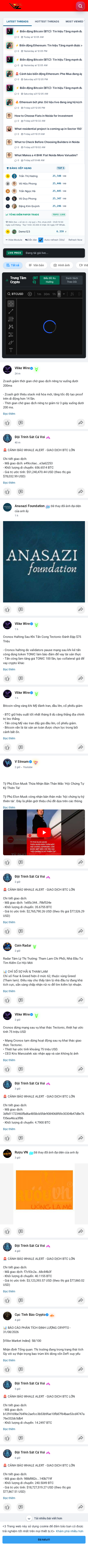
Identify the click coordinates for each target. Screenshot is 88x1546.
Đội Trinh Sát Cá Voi (30, 437)
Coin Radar (23, 945)
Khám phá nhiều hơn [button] (69, 1531)
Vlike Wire (22, 368)
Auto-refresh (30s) (54, 239)
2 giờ (17, 767)
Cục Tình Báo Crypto (30, 1315)
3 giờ (17, 1088)
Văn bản (38, 265)
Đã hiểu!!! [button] (44, 1539)
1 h (16, 515)
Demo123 (24, 231)
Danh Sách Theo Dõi (72, 280)
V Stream (22, 762)
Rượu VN (21, 1152)
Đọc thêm (9, 413)
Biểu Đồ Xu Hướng (50, 280)
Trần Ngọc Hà (27, 191)
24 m (17, 373)
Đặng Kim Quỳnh (29, 206)
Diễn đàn (32, 239)
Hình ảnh (64, 265)
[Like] (44, 424)
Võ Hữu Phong (28, 183)
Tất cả (14, 265)
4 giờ (17, 1251)
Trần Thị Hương (28, 176)
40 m (17, 442)
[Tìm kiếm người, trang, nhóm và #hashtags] (80, 6)
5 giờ (17, 1389)
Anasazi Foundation (30, 506)
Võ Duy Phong (27, 198)
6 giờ (17, 1458)
